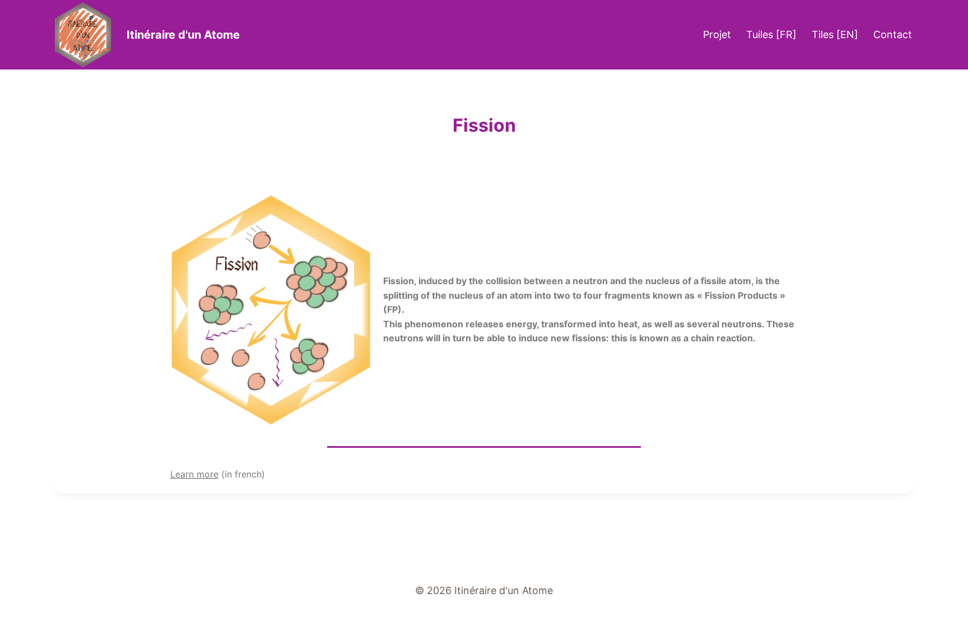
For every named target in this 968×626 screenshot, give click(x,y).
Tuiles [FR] (771, 34)
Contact (892, 34)
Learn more (194, 474)
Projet (717, 34)
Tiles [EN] (835, 34)
